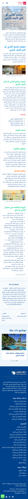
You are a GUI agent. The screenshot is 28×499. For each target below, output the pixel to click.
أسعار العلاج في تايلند (20, 401)
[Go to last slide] (23, 347)
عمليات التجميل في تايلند (19, 416)
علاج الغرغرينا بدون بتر (20, 411)
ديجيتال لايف (22, 473)
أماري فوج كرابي (21, 315)
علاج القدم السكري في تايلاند (17, 406)
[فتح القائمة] (7, 3)
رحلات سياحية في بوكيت (19, 455)
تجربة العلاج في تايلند (20, 439)
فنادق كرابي (15, 9)
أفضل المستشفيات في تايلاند (18, 434)
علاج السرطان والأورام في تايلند (17, 409)
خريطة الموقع (22, 462)
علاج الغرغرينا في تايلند (19, 445)
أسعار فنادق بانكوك (20, 404)
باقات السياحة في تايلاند (19, 432)
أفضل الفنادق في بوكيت (19, 452)
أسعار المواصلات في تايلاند (15, 121)
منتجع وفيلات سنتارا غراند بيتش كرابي (7, 317)
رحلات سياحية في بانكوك (19, 457)
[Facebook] (12, 496)
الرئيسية (22, 9)
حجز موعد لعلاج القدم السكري (17, 437)
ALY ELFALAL (13, 22)
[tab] (15, 360)
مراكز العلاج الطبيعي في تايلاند (17, 414)
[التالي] (4, 347)
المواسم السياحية (9, 89)
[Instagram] (6, 496)
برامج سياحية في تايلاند (16, 123)
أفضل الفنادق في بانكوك (19, 450)
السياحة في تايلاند (21, 429)
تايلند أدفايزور (22, 470)
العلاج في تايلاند (21, 427)
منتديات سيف (22, 475)
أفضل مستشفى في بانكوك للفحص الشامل (14, 447)
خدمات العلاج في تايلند (19, 442)
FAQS (24, 460)
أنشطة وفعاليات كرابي (16, 119)
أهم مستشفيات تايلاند (16, 125)
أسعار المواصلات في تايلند (19, 419)
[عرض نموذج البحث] (3, 3)
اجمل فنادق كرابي (20, 274)
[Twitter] (9, 496)
